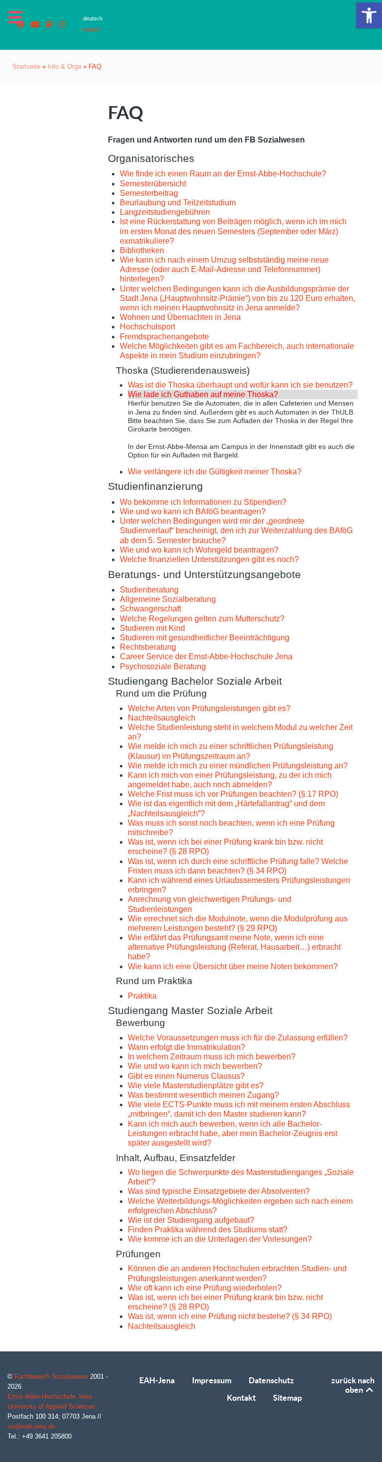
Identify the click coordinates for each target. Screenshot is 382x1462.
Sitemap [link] (287, 1397)
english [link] (90, 29)
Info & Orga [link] (64, 66)
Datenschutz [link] (271, 1380)
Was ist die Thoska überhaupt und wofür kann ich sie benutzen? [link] (240, 385)
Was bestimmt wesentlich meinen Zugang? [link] (203, 1095)
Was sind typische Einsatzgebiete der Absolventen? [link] (219, 1191)
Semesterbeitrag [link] (149, 193)
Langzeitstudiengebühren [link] (165, 212)
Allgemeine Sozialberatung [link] (168, 599)
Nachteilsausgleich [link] (161, 718)
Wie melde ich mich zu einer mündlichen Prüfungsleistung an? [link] (238, 765)
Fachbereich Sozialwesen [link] (52, 1376)
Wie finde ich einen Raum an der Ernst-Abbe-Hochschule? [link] (223, 173)
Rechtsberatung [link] (148, 647)
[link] (369, 15)
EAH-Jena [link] (157, 1380)
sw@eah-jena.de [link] (31, 1426)
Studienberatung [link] (149, 589)
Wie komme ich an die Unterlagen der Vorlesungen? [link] (220, 1239)
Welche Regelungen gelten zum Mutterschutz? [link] (202, 618)
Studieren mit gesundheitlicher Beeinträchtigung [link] (204, 637)
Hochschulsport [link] (147, 326)
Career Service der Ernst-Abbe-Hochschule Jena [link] (206, 656)
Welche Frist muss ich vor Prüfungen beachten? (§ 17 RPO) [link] (233, 794)
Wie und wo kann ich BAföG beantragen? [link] (193, 511)
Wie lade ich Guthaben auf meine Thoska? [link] (203, 394)
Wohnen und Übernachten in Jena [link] (180, 317)
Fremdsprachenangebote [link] (164, 336)
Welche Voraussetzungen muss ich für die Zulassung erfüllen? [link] (238, 1037)
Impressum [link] (211, 1380)
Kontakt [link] (241, 1397)
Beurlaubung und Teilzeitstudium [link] (178, 202)
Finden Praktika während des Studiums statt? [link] (207, 1229)
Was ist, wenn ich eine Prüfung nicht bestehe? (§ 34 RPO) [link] (230, 1316)
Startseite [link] (26, 66)
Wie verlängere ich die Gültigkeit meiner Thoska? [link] (214, 471)
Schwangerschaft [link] (150, 608)
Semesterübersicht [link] (153, 183)
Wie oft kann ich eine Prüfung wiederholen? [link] (205, 1288)
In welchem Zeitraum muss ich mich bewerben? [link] (211, 1056)
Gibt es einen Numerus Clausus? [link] (186, 1076)
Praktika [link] (142, 996)
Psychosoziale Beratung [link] (163, 666)
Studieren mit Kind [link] (152, 628)
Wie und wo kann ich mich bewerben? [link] (195, 1066)
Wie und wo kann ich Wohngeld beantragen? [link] (199, 550)
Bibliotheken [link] (142, 250)
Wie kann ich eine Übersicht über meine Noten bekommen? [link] (233, 966)
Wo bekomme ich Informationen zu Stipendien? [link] (203, 502)
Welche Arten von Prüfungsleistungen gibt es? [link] (209, 708)
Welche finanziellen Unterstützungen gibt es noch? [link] (209, 559)
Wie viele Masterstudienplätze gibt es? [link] (196, 1085)
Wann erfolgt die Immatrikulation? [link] (186, 1047)
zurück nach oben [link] (353, 1385)
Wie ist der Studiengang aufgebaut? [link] (191, 1220)
